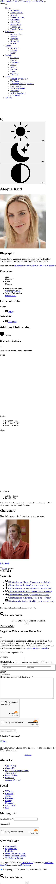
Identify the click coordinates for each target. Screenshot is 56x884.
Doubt (4, 569)
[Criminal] (8, 571)
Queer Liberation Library (15, 856)
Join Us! (28, 755)
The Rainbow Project (14, 858)
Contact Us (9, 768)
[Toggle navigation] (45, 1)
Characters (51, 266)
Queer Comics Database (15, 853)
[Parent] (11, 571)
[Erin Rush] (14, 558)
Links (35, 266)
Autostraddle (10, 846)
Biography (19, 266)
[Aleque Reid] (23, 248)
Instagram (12, 321)
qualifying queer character (37, 648)
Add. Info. (42, 266)
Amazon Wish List (13, 780)
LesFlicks (9, 851)
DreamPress (25, 865)
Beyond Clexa (11, 849)
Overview (28, 266)
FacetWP (3, 865)
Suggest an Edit (7, 626)
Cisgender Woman (12, 291)
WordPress (48, 862)
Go (27, 623)
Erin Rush (4, 563)
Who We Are (10, 766)
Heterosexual (10, 295)
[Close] (6, 4)
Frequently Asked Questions (17, 770)
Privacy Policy (11, 775)
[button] (2, 120)
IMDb (10, 312)
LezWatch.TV (27, 862)
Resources (9, 778)
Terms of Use (10, 773)
